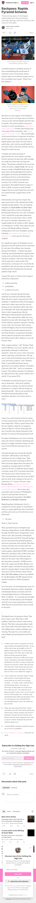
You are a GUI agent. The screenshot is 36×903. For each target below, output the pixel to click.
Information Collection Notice (21, 764)
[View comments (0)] (10, 33)
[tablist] (10, 788)
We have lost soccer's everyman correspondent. (12, 836)
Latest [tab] (9, 811)
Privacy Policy (24, 889)
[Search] (32, 811)
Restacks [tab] (14, 788)
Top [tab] (4, 811)
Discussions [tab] (16, 811)
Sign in (32, 3)
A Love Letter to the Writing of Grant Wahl (13, 832)
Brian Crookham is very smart (14, 733)
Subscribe (25, 3)
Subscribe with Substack (19, 881)
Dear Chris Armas (9, 817)
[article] (18, 821)
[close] (30, 847)
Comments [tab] (6, 788)
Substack (8, 899)
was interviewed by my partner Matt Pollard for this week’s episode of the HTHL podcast (17, 487)
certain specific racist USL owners (17, 132)
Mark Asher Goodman (12, 26)
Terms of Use (27, 762)
